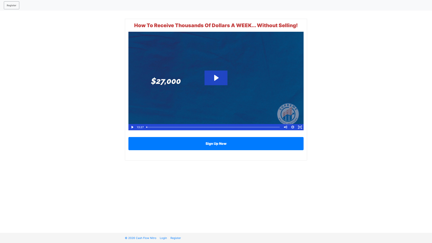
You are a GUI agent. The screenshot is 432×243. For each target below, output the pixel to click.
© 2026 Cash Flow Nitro (140, 238)
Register (11, 5)
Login (163, 238)
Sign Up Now (216, 144)
